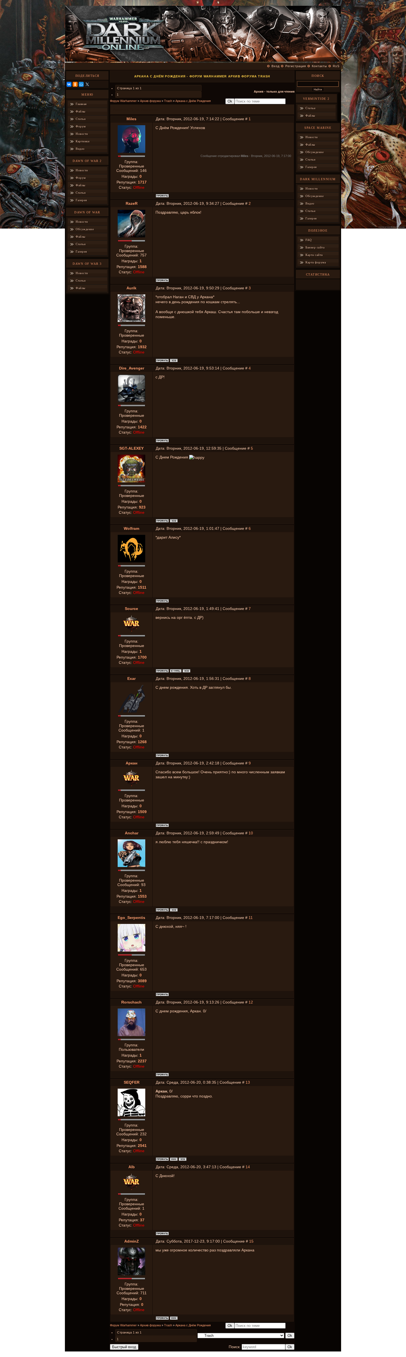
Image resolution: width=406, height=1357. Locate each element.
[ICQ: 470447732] (174, 360)
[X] (87, 84)
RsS (336, 66)
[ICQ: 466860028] (182, 1159)
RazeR (132, 203)
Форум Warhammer (123, 101)
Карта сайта (314, 254)
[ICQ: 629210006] (174, 520)
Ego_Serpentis (131, 917)
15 (251, 1241)
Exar (131, 678)
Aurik (131, 288)
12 (251, 1002)
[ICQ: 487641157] (174, 909)
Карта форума (315, 262)
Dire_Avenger (131, 368)
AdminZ (131, 1241)
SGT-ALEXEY (131, 448)
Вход (275, 66)
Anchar (131, 833)
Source (131, 608)
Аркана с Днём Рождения (193, 101)
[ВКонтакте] (69, 84)
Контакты (319, 66)
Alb (131, 1167)
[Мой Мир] (81, 84)
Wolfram (131, 528)
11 (251, 917)
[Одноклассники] (75, 84)
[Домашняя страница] (174, 1159)
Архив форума (150, 101)
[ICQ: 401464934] (186, 670)
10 (251, 833)
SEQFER (131, 1082)
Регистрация (295, 66)
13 (248, 1082)
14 (248, 1167)
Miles (131, 119)
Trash (168, 101)
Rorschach (131, 1002)
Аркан (131, 763)
